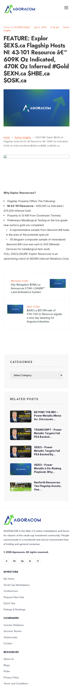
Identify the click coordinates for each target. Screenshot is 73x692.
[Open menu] (66, 7)
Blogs (7, 665)
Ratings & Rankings (15, 609)
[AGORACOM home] (19, 9)
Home (7, 137)
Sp (22, 561)
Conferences (11, 591)
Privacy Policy (11, 677)
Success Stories (12, 631)
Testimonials (10, 637)
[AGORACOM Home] (22, 520)
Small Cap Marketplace (17, 585)
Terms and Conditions (16, 683)
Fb (14, 561)
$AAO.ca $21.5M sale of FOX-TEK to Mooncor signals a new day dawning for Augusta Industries (44, 314)
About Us (9, 659)
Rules (7, 671)
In (30, 561)
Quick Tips (9, 603)
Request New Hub (14, 597)
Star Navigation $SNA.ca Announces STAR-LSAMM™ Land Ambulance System (28, 286)
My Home (9, 578)
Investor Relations (14, 625)
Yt (38, 561)
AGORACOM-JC (22, 27)
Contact (8, 643)
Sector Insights (23, 137)
